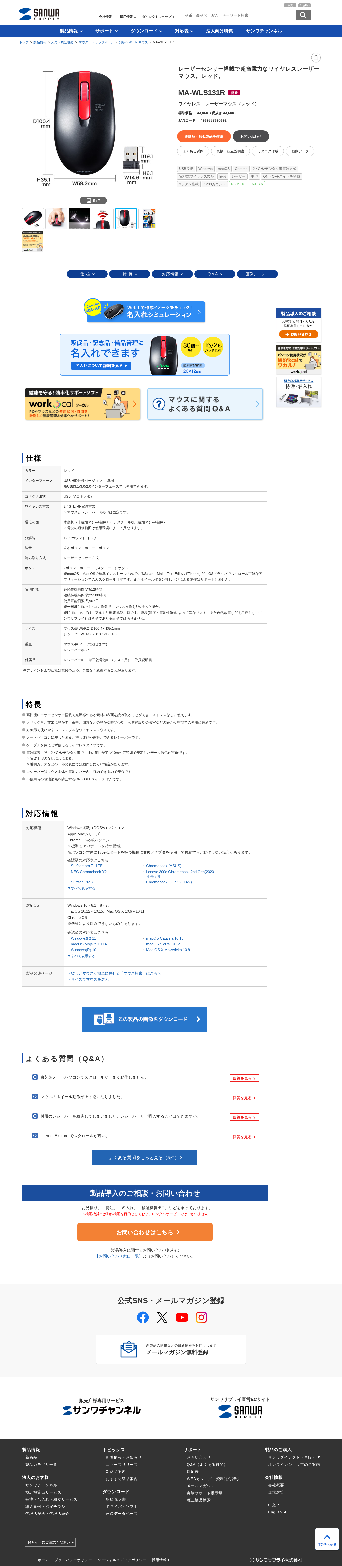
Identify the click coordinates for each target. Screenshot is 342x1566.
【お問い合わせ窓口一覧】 (119, 1256)
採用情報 (126, 17)
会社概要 (276, 1485)
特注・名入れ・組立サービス (51, 1499)
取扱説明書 (116, 1499)
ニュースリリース (122, 1464)
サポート (104, 30)
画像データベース (122, 1513)
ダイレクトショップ (157, 17)
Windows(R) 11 (83, 938)
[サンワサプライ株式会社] (39, 14)
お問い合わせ (199, 1457)
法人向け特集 (219, 30)
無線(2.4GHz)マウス (133, 42)
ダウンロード (144, 30)
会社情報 (105, 17)
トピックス (114, 1449)
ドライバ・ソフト (122, 1506)
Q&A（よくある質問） (207, 1464)
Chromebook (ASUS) (163, 866)
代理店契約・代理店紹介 (47, 1513)
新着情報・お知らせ (124, 1457)
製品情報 (69, 30)
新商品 (31, 1457)
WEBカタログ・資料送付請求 (213, 1479)
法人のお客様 (35, 1477)
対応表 (182, 30)
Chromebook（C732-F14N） (170, 882)
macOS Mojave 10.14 (89, 944)
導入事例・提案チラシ (45, 1506)
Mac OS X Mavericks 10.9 (168, 950)
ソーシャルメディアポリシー (122, 1560)
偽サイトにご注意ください (49, 1542)
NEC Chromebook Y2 (89, 872)
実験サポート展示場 (205, 1493)
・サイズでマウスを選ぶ (88, 979)
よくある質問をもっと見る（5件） (144, 1157)
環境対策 (276, 1492)
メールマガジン (201, 1486)
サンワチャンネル (264, 30)
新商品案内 (116, 1471)
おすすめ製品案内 (122, 1479)
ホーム (43, 1560)
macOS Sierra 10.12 (163, 944)
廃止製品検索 (199, 1500)
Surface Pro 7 (82, 882)
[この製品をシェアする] (316, 58)
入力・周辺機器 (62, 42)
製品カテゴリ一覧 (41, 1464)
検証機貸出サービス (43, 1492)
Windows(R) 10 (83, 950)
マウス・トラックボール (96, 42)
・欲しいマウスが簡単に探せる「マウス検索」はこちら (114, 973)
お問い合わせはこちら (145, 1232)
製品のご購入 (278, 1449)
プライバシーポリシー (73, 1560)
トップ (24, 42)
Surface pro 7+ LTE (87, 866)
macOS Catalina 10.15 (164, 938)
